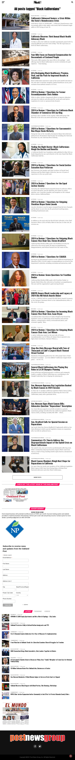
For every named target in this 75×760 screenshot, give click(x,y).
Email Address (7, 558)
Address (5, 575)
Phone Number (7, 598)
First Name (6, 563)
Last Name (6, 569)
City (4, 587)
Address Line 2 (7, 581)
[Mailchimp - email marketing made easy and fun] (25, 605)
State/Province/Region (22, 587)
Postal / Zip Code (8, 592)
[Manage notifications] (70, 756)
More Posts (37, 477)
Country (18, 592)
